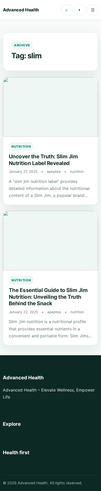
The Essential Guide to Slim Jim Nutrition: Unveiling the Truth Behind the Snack (48, 297)
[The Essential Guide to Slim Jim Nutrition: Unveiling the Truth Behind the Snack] (50, 240)
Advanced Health (21, 9)
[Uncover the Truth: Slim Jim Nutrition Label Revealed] (50, 107)
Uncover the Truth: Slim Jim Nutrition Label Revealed (43, 159)
